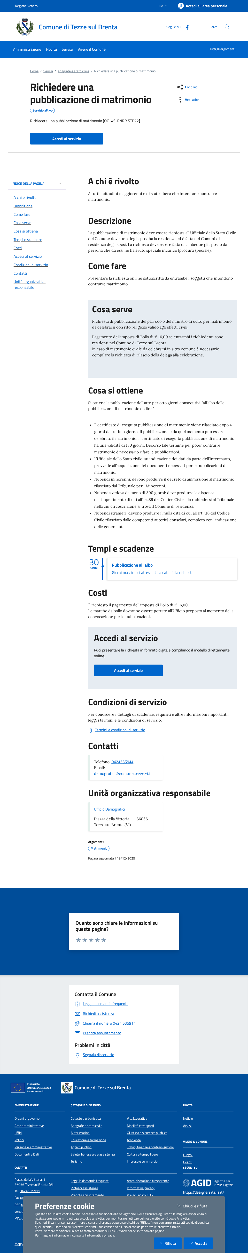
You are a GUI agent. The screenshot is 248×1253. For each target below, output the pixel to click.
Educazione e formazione (88, 1140)
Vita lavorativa (137, 1118)
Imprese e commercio (142, 1161)
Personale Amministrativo (33, 1147)
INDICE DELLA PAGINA (28, 183)
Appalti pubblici (81, 1147)
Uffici (18, 1132)
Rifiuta (173, 1243)
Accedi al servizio (128, 670)
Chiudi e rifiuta (198, 1206)
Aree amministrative (29, 1125)
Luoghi (188, 1154)
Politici (19, 1140)
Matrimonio (99, 848)
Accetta (204, 1243)
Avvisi (187, 1125)
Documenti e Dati (27, 1154)
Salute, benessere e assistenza (93, 1154)
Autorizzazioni (80, 1132)
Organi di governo (27, 1118)
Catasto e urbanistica (86, 1118)
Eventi (187, 1162)
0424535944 (122, 761)
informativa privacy (100, 1235)
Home (34, 71)
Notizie (188, 1118)
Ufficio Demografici (109, 809)
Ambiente (134, 1140)
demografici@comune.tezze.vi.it (123, 773)
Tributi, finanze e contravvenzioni (150, 1147)
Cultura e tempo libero (142, 1154)
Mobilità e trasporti (140, 1125)
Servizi (48, 71)
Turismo (76, 1161)
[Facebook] (185, 26)
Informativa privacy (141, 1188)
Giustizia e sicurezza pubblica (147, 1132)
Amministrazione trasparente (148, 1180)
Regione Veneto (26, 5)
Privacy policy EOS (140, 1195)
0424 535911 (30, 1191)
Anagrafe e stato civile (73, 71)
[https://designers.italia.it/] (208, 1183)
